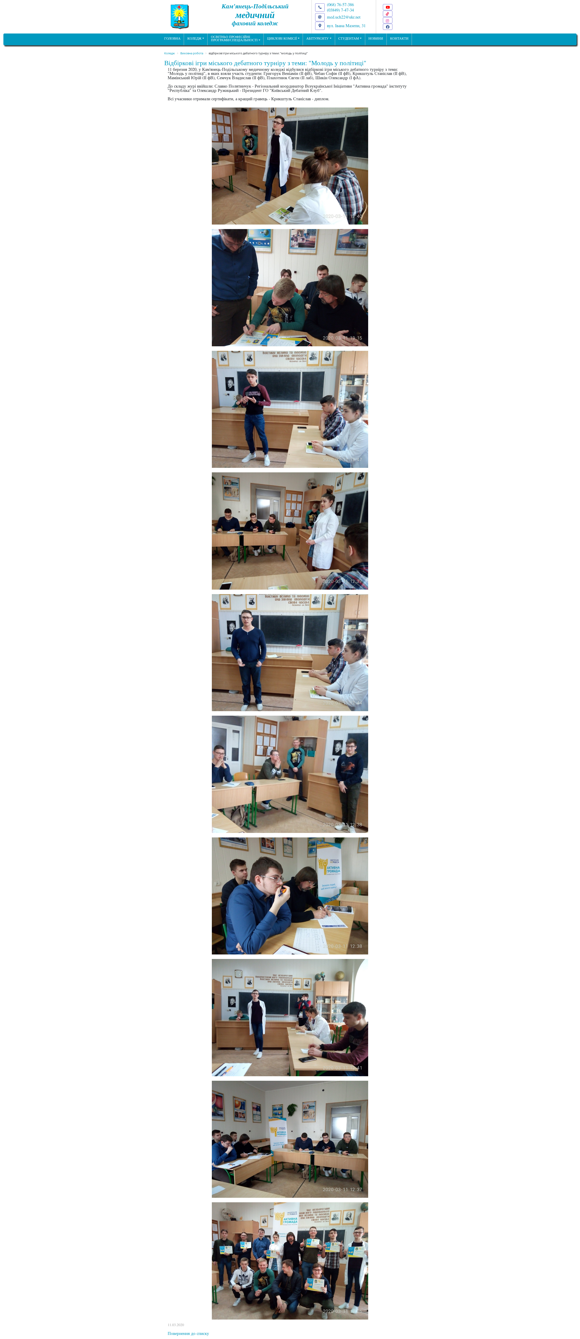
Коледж (194, 38)
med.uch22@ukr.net (343, 17)
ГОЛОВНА (172, 38)
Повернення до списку (188, 1333)
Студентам (348, 38)
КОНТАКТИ (399, 38)
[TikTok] (387, 14)
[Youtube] (387, 7)
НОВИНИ (375, 38)
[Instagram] (387, 20)
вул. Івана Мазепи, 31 (346, 25)
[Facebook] (387, 27)
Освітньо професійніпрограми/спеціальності (234, 38)
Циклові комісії (282, 38)
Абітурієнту (317, 38)
